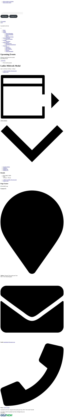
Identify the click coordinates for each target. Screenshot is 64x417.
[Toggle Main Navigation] (1, 28)
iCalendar (5, 168)
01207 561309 (6, 407)
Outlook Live (5, 170)
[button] (4, 32)
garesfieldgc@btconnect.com (9, 342)
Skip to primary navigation (8, 1)
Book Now (4, 16)
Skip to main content (7, 2)
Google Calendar (6, 166)
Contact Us (13, 16)
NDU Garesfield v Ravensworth (10, 70)
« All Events (2, 60)
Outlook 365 (5, 169)
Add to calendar (4, 120)
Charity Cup (6, 72)
